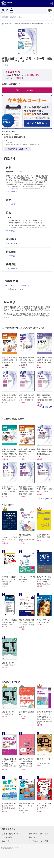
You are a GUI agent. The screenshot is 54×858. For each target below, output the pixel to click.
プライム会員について (11, 834)
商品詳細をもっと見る (16, 149)
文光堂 (5, 65)
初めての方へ (34, 837)
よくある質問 (7, 837)
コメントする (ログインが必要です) (17, 286)
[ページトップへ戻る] (50, 854)
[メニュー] (50, 3)
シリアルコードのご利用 (38, 841)
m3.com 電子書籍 (6, 24)
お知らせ (5, 841)
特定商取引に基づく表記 (38, 834)
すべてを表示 (44, 407)
